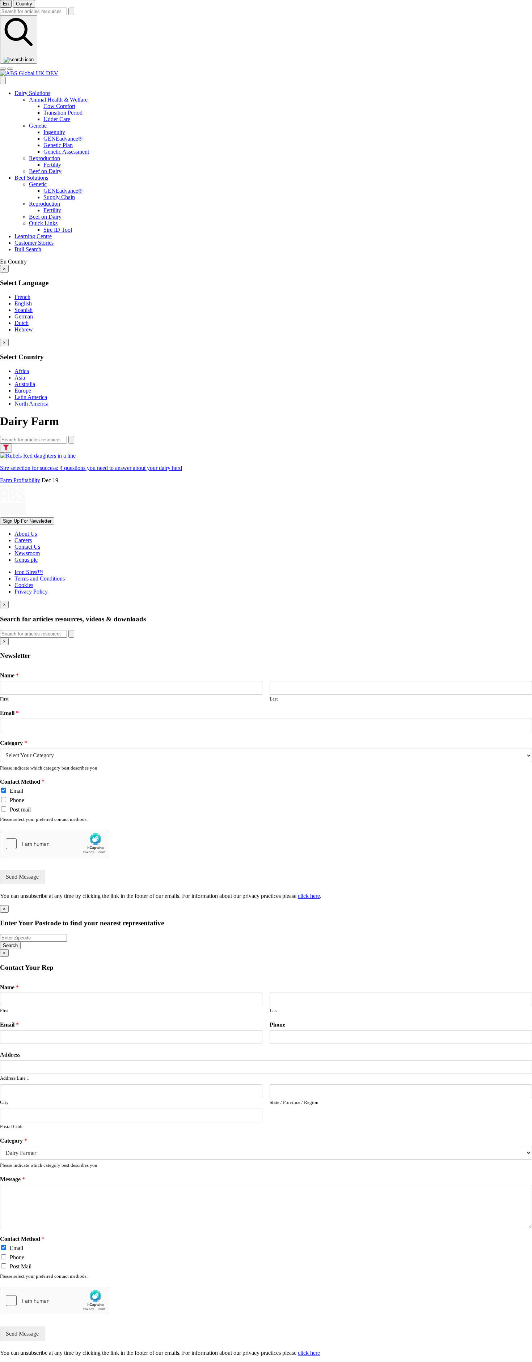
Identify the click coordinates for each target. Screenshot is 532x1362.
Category (13, 743)
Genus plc (26, 560)
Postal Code (12, 1126)
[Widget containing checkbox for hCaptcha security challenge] (54, 843)
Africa (21, 371)
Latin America (30, 397)
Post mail (20, 809)
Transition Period (63, 113)
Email (9, 713)
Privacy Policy (31, 591)
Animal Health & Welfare (58, 100)
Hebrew (23, 329)
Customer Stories (34, 243)
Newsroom (27, 553)
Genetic (38, 126)
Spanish (23, 310)
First (4, 699)
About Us (25, 534)
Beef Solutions (31, 178)
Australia (24, 384)
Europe (22, 390)
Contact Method (22, 782)
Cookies (23, 585)
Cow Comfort (59, 106)
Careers (23, 540)
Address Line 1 (14, 1078)
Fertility (52, 165)
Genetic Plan (58, 145)
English (23, 303)
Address (10, 1055)
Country (24, 4)
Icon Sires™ (28, 572)
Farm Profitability (20, 480)
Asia (19, 377)
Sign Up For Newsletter (27, 521)
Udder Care (56, 119)
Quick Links (43, 223)
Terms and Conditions (39, 578)
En (6, 4)
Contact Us (27, 547)
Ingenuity (54, 132)
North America (31, 404)
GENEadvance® (63, 139)
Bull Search (27, 249)
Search (10, 945)
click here (309, 896)
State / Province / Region (294, 1102)
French (22, 297)
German (23, 316)
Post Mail (20, 1266)
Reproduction (44, 158)
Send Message (22, 877)
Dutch (21, 323)
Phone (17, 800)
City (4, 1102)
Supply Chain (59, 197)
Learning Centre (33, 236)
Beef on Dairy (45, 171)
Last (274, 699)
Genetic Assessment (66, 152)
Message (12, 1179)
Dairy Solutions (32, 93)
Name (9, 675)
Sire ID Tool (57, 230)
